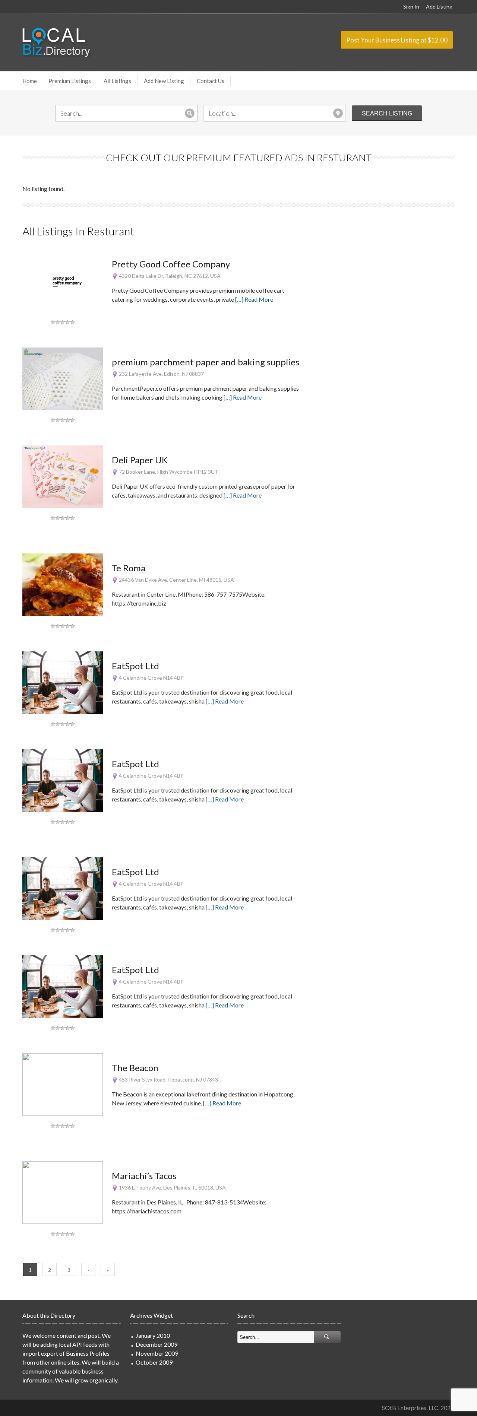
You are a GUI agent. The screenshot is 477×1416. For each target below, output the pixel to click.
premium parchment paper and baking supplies (205, 361)
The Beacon (135, 1067)
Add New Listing (164, 80)
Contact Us (210, 80)
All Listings (117, 80)
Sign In (411, 6)
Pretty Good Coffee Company (171, 263)
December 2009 (156, 1344)
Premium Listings (69, 80)
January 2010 (153, 1335)
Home (29, 80)
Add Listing (439, 6)
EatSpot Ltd (135, 665)
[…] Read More (254, 299)
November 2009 (157, 1353)
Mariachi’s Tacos (144, 1175)
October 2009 (154, 1362)
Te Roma (128, 567)
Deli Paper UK (140, 459)
